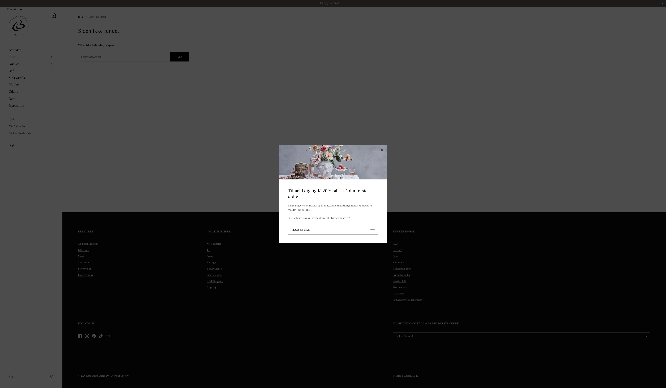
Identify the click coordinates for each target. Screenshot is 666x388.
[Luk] (381, 150)
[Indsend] (372, 230)
